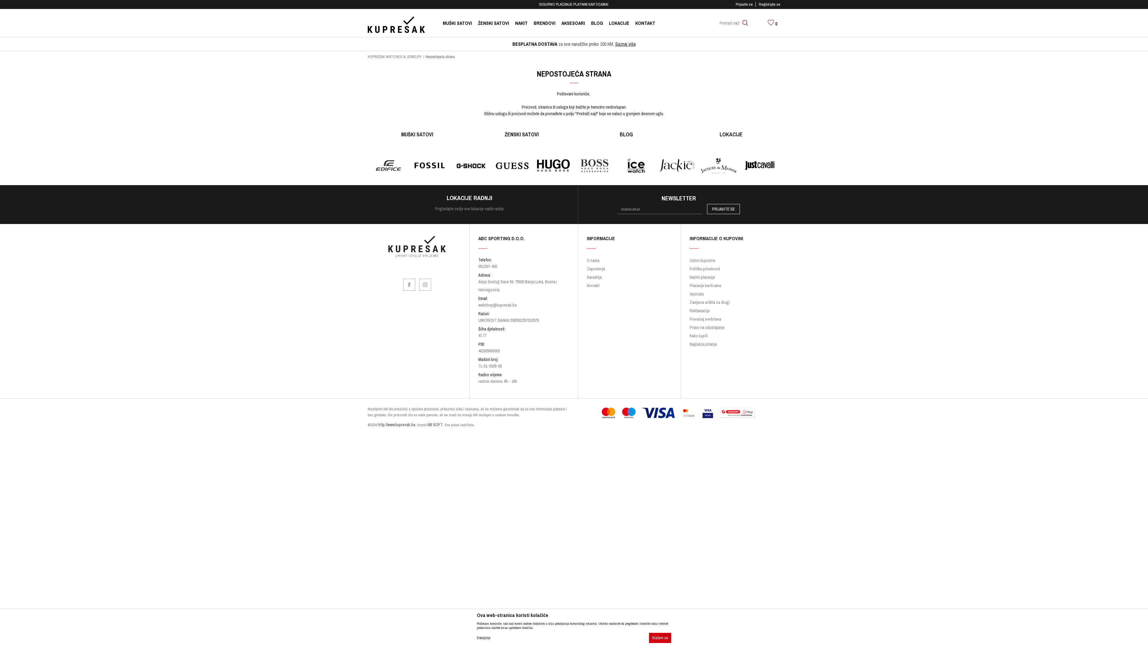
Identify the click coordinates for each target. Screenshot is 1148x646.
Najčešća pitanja (703, 344)
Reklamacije (700, 310)
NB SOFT (435, 424)
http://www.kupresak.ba (396, 424)
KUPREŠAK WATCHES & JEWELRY (395, 56)
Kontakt (593, 285)
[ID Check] (689, 413)
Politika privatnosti (705, 269)
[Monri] (737, 413)
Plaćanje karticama (705, 285)
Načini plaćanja (702, 277)
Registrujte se (769, 4)
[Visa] (658, 413)
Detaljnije (483, 638)
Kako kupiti (699, 336)
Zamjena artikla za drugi (710, 302)
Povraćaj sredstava (705, 319)
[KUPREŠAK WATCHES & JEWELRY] (396, 24)
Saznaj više (625, 44)
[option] (574, 4)
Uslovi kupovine (702, 260)
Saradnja (594, 277)
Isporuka (697, 294)
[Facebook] (409, 284)
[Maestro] (629, 413)
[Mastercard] (608, 413)
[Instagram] (425, 284)
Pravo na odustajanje (707, 327)
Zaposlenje (596, 269)
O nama (593, 260)
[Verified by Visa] (708, 413)
